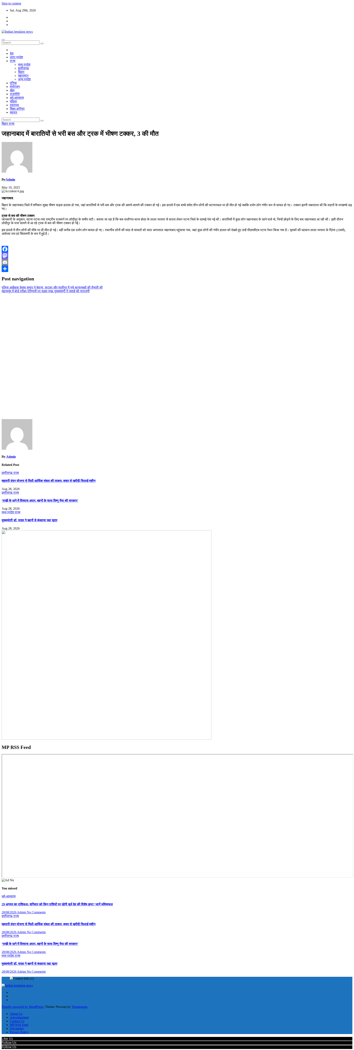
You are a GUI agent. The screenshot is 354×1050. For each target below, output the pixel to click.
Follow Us (9, 1042)
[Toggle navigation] (3, 39)
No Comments (36, 912)
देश (12, 53)
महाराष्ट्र (23, 75)
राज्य (12, 61)
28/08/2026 (9, 912)
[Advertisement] (177, 356)
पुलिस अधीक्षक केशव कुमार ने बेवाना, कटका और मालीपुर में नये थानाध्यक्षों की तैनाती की (52, 287)
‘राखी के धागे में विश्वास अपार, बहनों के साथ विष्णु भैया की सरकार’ (40, 500)
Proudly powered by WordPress (23, 1006)
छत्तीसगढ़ (23, 68)
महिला (13, 101)
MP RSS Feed (19, 1024)
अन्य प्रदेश (24, 79)
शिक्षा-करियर (17, 108)
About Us (16, 1013)
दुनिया (13, 83)
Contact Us (17, 1021)
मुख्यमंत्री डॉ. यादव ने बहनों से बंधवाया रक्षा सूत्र (29, 520)
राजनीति (15, 94)
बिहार (21, 72)
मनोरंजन (15, 86)
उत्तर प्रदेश (16, 57)
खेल (12, 90)
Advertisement (19, 1017)
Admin (10, 179)
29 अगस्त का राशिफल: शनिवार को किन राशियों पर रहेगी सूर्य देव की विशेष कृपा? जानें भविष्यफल (57, 904)
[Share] (177, 268)
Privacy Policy (19, 1032)
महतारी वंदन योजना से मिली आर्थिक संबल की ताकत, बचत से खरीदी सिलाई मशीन (48, 480)
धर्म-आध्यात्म (17, 97)
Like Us (7, 1038)
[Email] (177, 262)
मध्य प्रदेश (24, 64)
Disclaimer (17, 1028)
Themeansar (79, 1006)
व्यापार (13, 112)
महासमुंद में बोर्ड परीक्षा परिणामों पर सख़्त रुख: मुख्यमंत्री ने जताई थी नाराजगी (46, 291)
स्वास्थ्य (14, 105)
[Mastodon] (177, 255)
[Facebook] (177, 249)
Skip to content (11, 3)
